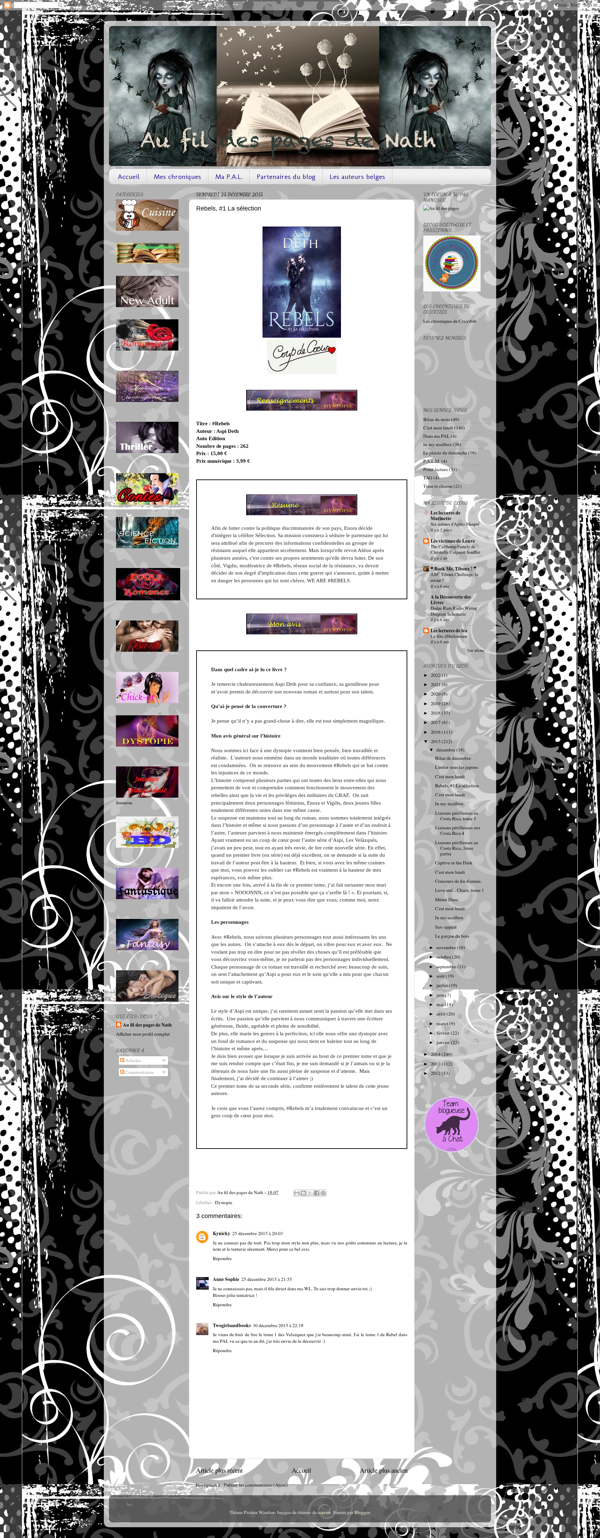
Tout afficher (475, 650)
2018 (436, 713)
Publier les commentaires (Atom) (256, 1485)
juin (440, 995)
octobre (444, 957)
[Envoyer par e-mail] (296, 1193)
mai (440, 1004)
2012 (436, 1073)
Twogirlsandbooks (232, 1325)
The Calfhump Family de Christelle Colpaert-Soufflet (456, 549)
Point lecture (435, 469)
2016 (436, 732)
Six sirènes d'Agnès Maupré (455, 524)
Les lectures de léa (449, 630)
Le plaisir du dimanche (445, 453)
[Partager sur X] (310, 1193)
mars (441, 1023)
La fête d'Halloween (449, 636)
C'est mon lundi (438, 428)
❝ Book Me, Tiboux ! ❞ (453, 568)
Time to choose (437, 486)
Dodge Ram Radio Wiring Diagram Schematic (454, 611)
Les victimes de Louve (453, 540)
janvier (443, 1042)
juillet (442, 985)
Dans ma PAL (436, 436)
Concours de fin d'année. (458, 881)
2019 (436, 703)
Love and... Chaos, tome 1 (459, 890)
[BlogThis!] (303, 1193)
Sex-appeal (446, 927)
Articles (132, 1060)
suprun (324, 1512)
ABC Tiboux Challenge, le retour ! (454, 577)
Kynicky (221, 1233)
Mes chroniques (177, 176)
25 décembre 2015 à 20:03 (257, 1233)
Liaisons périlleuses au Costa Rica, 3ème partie (456, 848)
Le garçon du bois (452, 936)
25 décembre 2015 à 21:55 (266, 1279)
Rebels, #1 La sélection (457, 785)
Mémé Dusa (446, 899)
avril (441, 1014)
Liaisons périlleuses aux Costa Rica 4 (458, 830)
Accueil (129, 176)
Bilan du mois (436, 419)
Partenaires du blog (286, 176)
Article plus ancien (384, 1470)
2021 (436, 684)
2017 (436, 722)
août (441, 976)
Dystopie (223, 1202)
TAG (427, 478)
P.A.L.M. (431, 461)
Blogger (362, 1512)
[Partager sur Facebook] (316, 1193)
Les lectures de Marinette (445, 515)
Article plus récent (219, 1470)
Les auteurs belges (357, 176)
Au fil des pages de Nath (147, 1025)
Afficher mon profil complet (143, 1034)
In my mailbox (437, 444)
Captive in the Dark (454, 863)
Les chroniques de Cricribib (449, 321)
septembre (446, 966)
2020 (436, 694)
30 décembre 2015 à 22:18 (278, 1325)
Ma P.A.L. (228, 176)
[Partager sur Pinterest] (323, 1193)
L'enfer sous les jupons (456, 767)
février (443, 1033)
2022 (436, 675)
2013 (436, 1064)
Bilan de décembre (453, 758)
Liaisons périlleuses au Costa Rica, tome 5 (456, 816)
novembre (446, 947)
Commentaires (138, 1072)
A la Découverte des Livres (451, 599)
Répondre (222, 1258)
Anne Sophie (226, 1279)
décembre (446, 750)
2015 (436, 741)
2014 (436, 1054)
